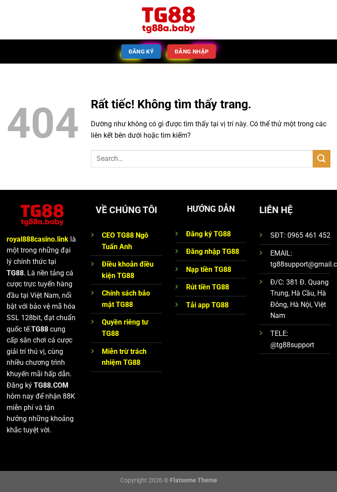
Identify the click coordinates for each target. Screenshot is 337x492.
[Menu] (12, 19)
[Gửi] (321, 158)
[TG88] (168, 20)
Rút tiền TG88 (207, 287)
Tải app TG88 (207, 305)
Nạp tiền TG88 (208, 269)
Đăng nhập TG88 (212, 251)
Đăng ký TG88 (208, 234)
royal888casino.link (37, 239)
